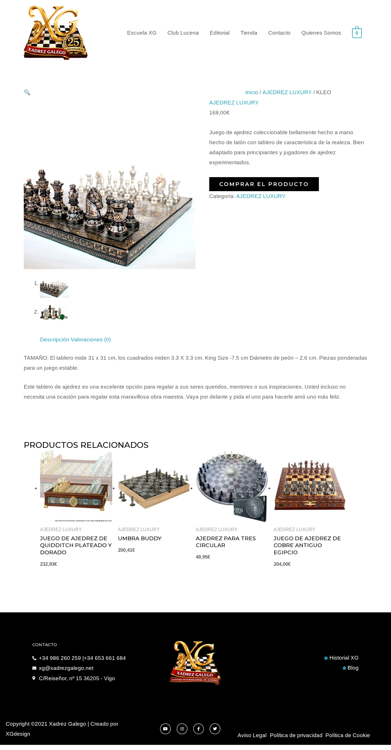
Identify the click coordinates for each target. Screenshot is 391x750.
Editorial (220, 33)
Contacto (279, 33)
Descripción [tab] (54, 340)
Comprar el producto (264, 184)
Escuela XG (142, 33)
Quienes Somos (321, 33)
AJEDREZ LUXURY (287, 92)
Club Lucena (183, 33)
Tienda (248, 33)
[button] (27, 92)
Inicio (251, 92)
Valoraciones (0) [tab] (91, 340)
